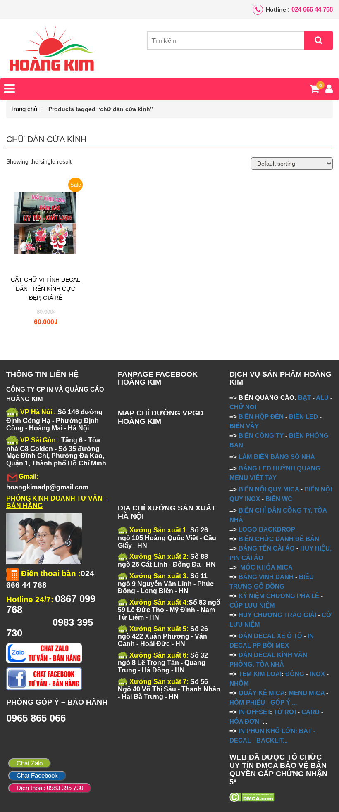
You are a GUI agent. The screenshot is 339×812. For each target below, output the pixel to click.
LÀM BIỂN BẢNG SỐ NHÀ (278, 456)
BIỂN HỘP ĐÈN (261, 416)
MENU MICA (307, 692)
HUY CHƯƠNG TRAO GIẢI (277, 614)
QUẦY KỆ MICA (262, 692)
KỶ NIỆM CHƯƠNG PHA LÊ (279, 595)
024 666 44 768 (312, 9)
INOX (317, 673)
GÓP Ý (280, 702)
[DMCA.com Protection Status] (252, 796)
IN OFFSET (254, 711)
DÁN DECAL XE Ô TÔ (270, 635)
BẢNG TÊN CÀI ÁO (267, 548)
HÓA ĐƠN (244, 721)
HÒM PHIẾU (247, 702)
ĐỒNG (294, 673)
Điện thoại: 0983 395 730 (50, 787)
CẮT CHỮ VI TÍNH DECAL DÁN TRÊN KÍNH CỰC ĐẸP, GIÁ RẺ (45, 288)
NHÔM (239, 683)
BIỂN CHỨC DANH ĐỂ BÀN (278, 538)
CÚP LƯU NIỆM (252, 605)
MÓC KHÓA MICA (266, 567)
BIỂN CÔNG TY (261, 435)
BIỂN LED (303, 416)
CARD (310, 711)
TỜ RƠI (285, 711)
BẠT (304, 397)
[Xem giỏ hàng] (314, 90)
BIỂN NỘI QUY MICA (269, 489)
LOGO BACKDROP (267, 529)
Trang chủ (23, 108)
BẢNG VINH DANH (266, 576)
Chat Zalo (30, 763)
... (293, 702)
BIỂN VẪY (244, 426)
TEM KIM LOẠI (260, 673)
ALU (322, 397)
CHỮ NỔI (242, 407)
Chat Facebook (37, 775)
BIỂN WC (278, 498)
